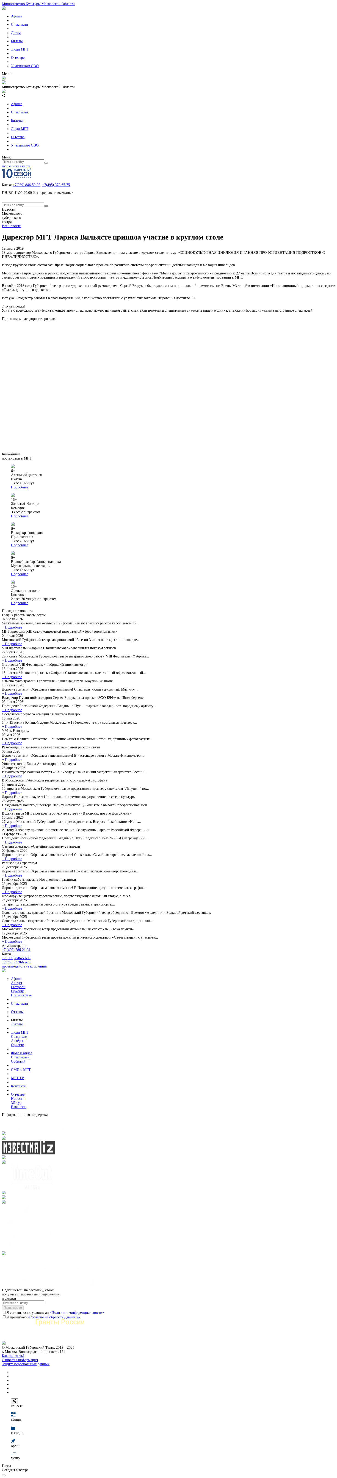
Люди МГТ (19, 49)
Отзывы (17, 1012)
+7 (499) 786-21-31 (16, 950)
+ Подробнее (12, 627)
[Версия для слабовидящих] (4, 1475)
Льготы (17, 1024)
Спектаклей (20, 1057)
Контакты (18, 1086)
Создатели (19, 1036)
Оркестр (17, 991)
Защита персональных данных (26, 1364)
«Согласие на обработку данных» (54, 1317)
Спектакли (19, 24)
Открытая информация (20, 1360)
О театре (18, 57)
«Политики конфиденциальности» (77, 1312)
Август (16, 983)
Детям (16, 33)
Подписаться (13, 1307)
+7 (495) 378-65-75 (16, 962)
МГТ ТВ (17, 1078)
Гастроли (18, 987)
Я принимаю (43, 1317)
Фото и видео (21, 1053)
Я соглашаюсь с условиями (55, 1312)
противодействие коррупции (24, 966)
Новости (18, 1098)
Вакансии (18, 1107)
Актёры (17, 1041)
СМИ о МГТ (21, 1070)
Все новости (11, 226)
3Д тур (16, 1103)
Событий (18, 1061)
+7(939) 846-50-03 (26, 185)
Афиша (16, 16)
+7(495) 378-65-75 (56, 185)
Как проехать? (13, 1356)
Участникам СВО (25, 66)
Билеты (17, 41)
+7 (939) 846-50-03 (16, 958)
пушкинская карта (16, 166)
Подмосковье (21, 995)
